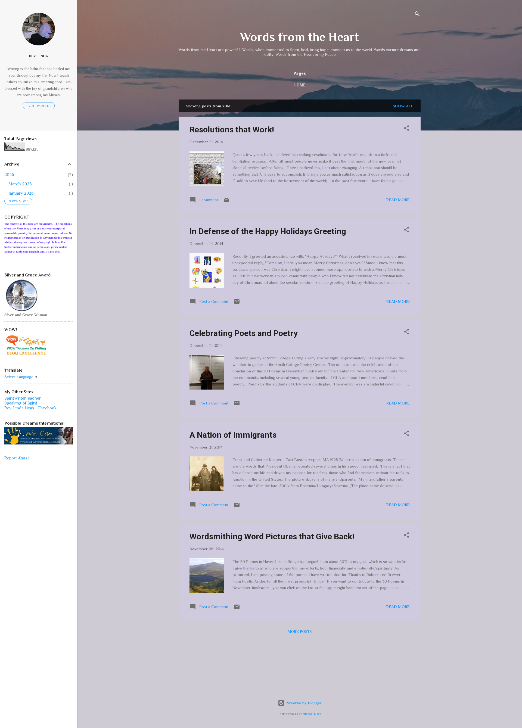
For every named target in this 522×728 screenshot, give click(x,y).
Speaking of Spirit (20, 403)
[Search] (417, 15)
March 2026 (20, 184)
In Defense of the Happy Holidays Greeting (267, 231)
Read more (398, 199)
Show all (403, 106)
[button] (406, 129)
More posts (300, 631)
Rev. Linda (38, 56)
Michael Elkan (312, 713)
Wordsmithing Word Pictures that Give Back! (271, 536)
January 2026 (21, 193)
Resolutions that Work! (231, 129)
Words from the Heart (299, 37)
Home (300, 85)
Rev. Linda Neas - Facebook (30, 408)
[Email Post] (226, 201)
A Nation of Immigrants (232, 435)
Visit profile (39, 106)
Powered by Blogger (303, 703)
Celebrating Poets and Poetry (243, 333)
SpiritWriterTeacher (22, 398)
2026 (9, 174)
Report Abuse (17, 458)
